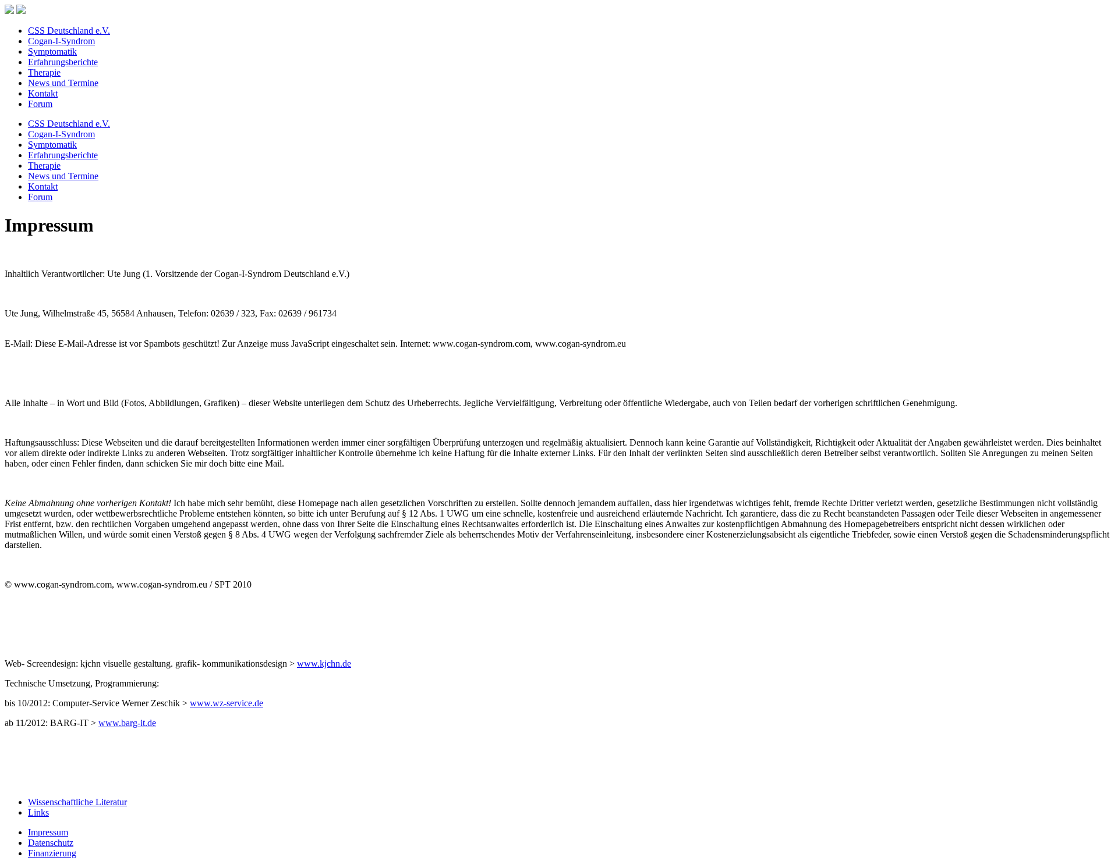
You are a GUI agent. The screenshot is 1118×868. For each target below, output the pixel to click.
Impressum (48, 832)
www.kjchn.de (324, 663)
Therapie (44, 72)
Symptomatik (52, 51)
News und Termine (63, 83)
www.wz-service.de (226, 703)
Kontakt (43, 93)
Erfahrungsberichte (63, 62)
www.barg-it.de (127, 723)
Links (38, 812)
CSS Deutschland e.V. (69, 30)
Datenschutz (50, 843)
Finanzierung (52, 853)
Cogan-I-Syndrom (61, 41)
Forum (40, 104)
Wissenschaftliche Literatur (77, 802)
